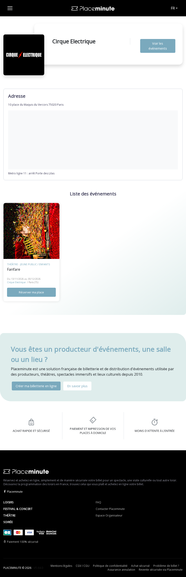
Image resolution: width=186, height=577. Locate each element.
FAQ (98, 502)
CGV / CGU (82, 566)
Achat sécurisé (140, 566)
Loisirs (8, 502)
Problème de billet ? (166, 566)
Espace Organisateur (109, 515)
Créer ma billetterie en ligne (36, 386)
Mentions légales (61, 566)
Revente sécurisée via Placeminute (161, 570)
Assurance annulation (121, 570)
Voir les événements (158, 46)
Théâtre (9, 515)
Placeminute (15, 492)
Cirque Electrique (16, 282)
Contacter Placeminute (110, 509)
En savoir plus (77, 386)
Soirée (8, 522)
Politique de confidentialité (110, 566)
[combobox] (174, 8)
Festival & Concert (17, 509)
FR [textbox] (173, 8)
